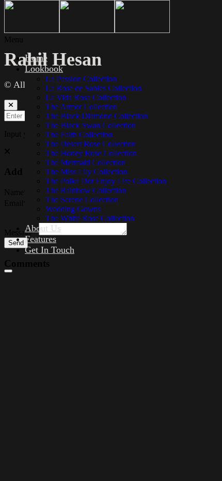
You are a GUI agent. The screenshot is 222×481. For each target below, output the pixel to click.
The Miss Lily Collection (86, 171)
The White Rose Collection (89, 218)
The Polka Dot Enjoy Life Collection (105, 181)
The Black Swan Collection (90, 125)
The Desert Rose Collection (90, 143)
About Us (43, 228)
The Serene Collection (81, 199)
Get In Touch (49, 250)
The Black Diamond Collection (96, 115)
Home (36, 58)
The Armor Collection (81, 106)
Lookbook (44, 68)
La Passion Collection (81, 78)
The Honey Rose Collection (91, 153)
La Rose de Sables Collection (93, 88)
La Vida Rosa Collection (85, 97)
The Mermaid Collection (85, 162)
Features (40, 239)
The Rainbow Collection (85, 190)
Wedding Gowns (73, 208)
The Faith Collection (79, 134)
